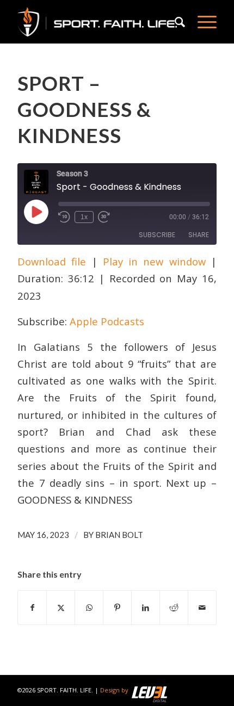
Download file (51, 261)
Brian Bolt (119, 535)
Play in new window (154, 261)
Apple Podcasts (107, 321)
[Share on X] (61, 607)
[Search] (175, 22)
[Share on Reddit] (174, 607)
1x (84, 217)
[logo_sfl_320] (96, 22)
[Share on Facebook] (32, 607)
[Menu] (202, 22)
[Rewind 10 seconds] (64, 217)
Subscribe (157, 234)
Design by (114, 690)
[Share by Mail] (202, 607)
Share (198, 234)
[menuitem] (175, 22)
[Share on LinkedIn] (145, 607)
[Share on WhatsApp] (89, 607)
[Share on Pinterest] (117, 607)
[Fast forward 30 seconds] (104, 217)
